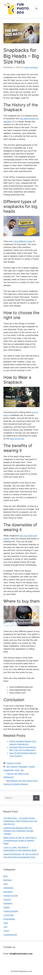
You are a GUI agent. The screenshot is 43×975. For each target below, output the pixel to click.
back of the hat (17, 439)
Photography (9, 919)
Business (7, 880)
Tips (5, 927)
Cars (5, 884)
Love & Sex (8, 915)
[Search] (36, 798)
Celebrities (8, 888)
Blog (5, 876)
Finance (7, 899)
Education (8, 892)
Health (6, 907)
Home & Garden (10, 911)
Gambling (7, 903)
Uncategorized (10, 934)
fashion (14, 766)
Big (8, 766)
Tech (5, 923)
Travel (6, 931)
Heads (32, 766)
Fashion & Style (14, 763)
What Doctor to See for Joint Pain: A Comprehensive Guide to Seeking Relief (20, 840)
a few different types (22, 241)
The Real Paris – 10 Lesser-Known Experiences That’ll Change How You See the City (20, 821)
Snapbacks (8, 770)
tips (22, 770)
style (17, 770)
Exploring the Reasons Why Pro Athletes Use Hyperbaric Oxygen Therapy (18, 831)
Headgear (23, 766)
